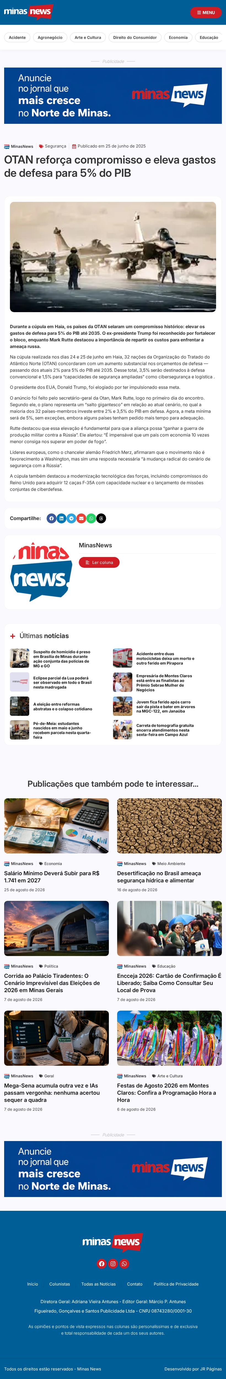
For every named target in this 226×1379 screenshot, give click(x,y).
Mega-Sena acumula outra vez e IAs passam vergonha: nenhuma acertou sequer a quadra (52, 1092)
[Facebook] (102, 1264)
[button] (52, 518)
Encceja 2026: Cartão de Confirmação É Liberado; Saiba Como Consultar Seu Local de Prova (169, 983)
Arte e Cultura (88, 37)
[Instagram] (113, 1264)
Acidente (17, 37)
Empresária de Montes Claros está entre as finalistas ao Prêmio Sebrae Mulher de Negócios (164, 682)
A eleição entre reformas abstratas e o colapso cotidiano (62, 706)
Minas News (89, 1369)
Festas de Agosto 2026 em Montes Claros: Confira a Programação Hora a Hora (166, 1092)
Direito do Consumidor (135, 37)
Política (51, 966)
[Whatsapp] (124, 1264)
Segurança (55, 146)
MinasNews (22, 146)
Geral (49, 1075)
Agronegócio (50, 37)
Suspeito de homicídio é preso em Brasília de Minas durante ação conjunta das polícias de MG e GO (61, 658)
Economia (178, 37)
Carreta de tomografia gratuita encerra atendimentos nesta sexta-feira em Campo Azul (165, 730)
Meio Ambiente (171, 863)
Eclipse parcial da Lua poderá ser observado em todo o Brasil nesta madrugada (62, 683)
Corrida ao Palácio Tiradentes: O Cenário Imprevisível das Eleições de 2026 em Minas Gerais (52, 983)
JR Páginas (211, 1369)
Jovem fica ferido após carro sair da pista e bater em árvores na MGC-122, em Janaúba (165, 707)
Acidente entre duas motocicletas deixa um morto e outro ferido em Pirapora (165, 658)
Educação (209, 37)
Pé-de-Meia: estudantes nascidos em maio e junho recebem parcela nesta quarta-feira (62, 730)
